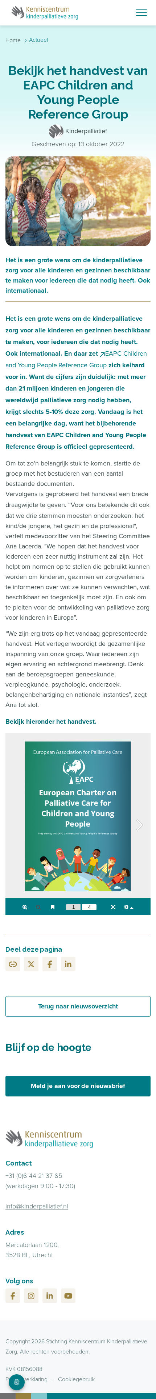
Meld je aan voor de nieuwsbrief (78, 1086)
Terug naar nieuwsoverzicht (78, 1006)
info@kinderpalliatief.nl (36, 1206)
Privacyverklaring (26, 1379)
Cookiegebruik (76, 1379)
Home (13, 40)
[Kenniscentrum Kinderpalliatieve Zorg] (78, 13)
